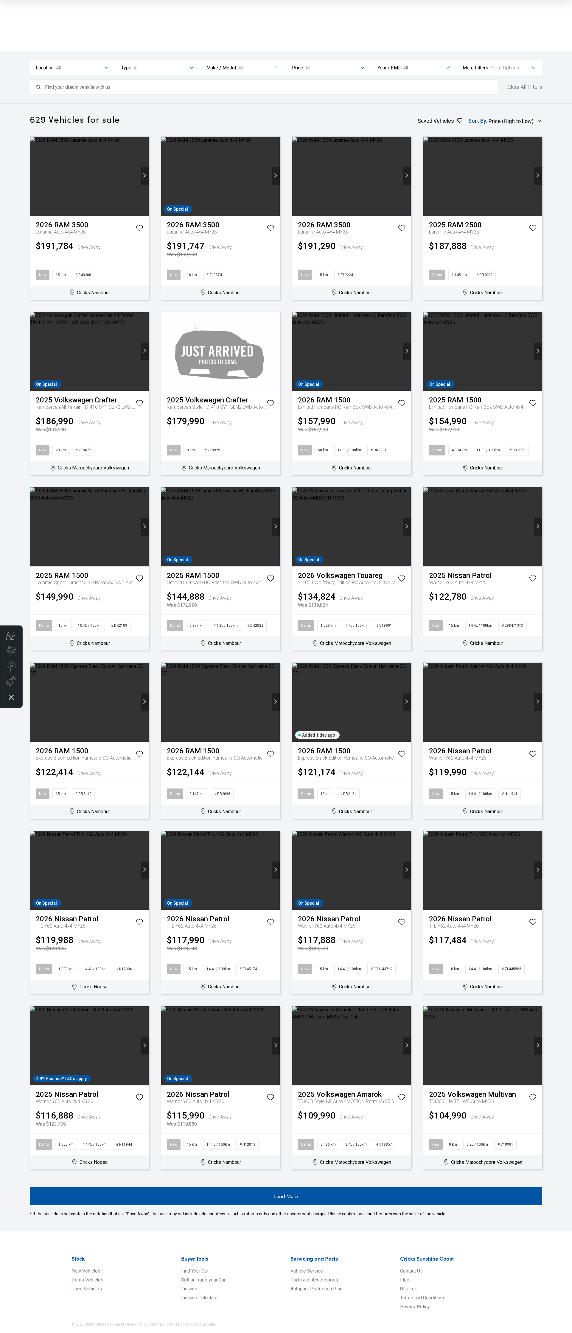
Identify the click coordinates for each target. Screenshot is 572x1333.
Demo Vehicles (87, 1280)
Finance (189, 1289)
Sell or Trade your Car (203, 1280)
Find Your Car (194, 1271)
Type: (126, 68)
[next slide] (145, 176)
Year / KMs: (389, 68)
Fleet (405, 1280)
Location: (45, 68)
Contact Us (411, 1271)
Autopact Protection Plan (316, 1289)
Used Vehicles (87, 1289)
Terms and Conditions (422, 1298)
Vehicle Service (306, 1271)
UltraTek (408, 1289)
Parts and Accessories (314, 1280)
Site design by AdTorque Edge (190, 1324)
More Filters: (476, 68)
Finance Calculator (200, 1298)
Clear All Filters (524, 87)
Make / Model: (221, 68)
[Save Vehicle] (139, 229)
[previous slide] (34, 176)
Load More (286, 1196)
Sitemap (157, 1324)
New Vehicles (86, 1271)
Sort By (477, 121)
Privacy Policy (415, 1306)
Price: (298, 68)
